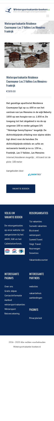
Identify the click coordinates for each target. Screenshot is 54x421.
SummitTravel (35, 239)
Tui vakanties (35, 221)
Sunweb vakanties (38, 226)
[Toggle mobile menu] (48, 15)
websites (33, 286)
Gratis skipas (10, 291)
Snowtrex (34, 253)
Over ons (8, 286)
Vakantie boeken (20, 188)
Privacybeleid (35, 318)
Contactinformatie (13, 295)
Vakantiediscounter (38, 259)
